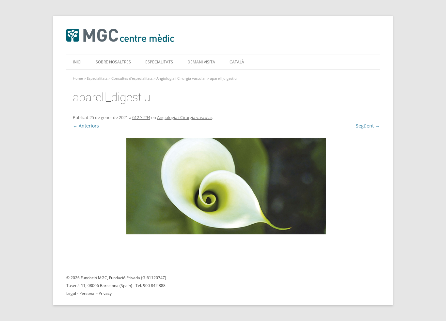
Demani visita (201, 62)
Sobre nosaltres (113, 62)
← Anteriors (86, 126)
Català (237, 62)
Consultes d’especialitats (131, 78)
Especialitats (159, 62)
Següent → (368, 126)
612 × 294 (141, 117)
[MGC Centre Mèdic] (120, 41)
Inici (77, 62)
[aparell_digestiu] (226, 186)
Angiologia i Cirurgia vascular (181, 78)
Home (78, 78)
